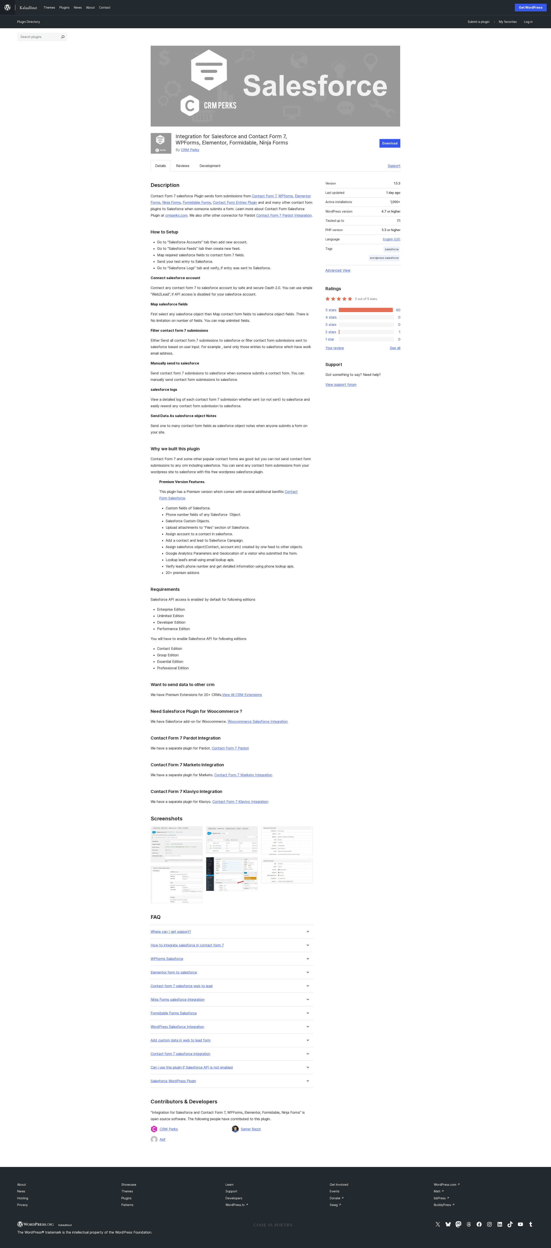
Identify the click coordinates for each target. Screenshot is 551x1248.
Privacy (22, 1205)
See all (395, 348)
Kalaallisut (65, 1225)
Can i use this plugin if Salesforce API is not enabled (192, 1067)
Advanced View (337, 270)
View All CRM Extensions (242, 695)
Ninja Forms (171, 202)
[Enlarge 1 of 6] (197, 832)
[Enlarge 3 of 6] (252, 832)
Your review (334, 348)
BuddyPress (444, 1205)
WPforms (285, 196)
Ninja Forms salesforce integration (177, 1000)
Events (334, 1191)
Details (160, 166)
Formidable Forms (197, 202)
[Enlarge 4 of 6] (252, 863)
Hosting (22, 1198)
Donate (337, 1198)
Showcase (128, 1184)
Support (394, 166)
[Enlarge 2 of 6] (197, 872)
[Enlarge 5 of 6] (307, 832)
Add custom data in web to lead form (180, 1040)
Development (210, 166)
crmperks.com (176, 215)
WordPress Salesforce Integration (177, 1027)
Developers (234, 1198)
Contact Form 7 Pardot (230, 748)
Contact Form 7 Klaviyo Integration (240, 801)
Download (390, 143)
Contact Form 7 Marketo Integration (243, 775)
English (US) (391, 239)
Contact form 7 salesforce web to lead (182, 986)
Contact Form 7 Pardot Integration (284, 215)
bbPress (441, 1198)
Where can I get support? (171, 932)
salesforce (392, 249)
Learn (230, 1184)
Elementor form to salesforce (174, 972)
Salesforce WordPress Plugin (173, 1081)
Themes (127, 1191)
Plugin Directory (28, 21)
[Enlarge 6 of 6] (307, 864)
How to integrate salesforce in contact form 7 (187, 945)
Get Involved (339, 1184)
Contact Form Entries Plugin (235, 202)
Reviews (182, 166)
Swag (335, 1205)
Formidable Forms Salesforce (174, 1013)
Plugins (126, 1198)
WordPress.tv (237, 1205)
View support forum (340, 384)
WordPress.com (447, 1184)
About (21, 1184)
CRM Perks (190, 150)
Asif (163, 1139)
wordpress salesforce (384, 258)
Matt (439, 1191)
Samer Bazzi (251, 1129)
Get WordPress (531, 7)
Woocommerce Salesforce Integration (258, 721)
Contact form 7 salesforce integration (180, 1054)
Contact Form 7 (264, 196)
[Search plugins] (63, 37)
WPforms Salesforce (167, 959)
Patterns (127, 1205)
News (21, 1191)
